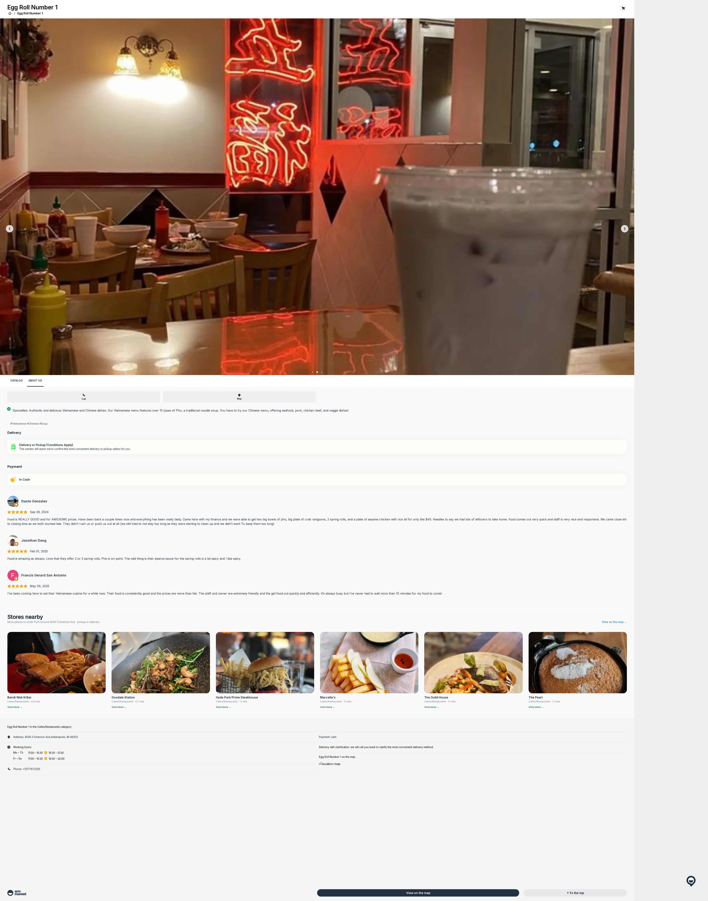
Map (239, 398)
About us (35, 380)
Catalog (16, 380)
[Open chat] (691, 881)
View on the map (418, 893)
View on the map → (614, 621)
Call (84, 399)
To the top (576, 893)
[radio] (317, 447)
